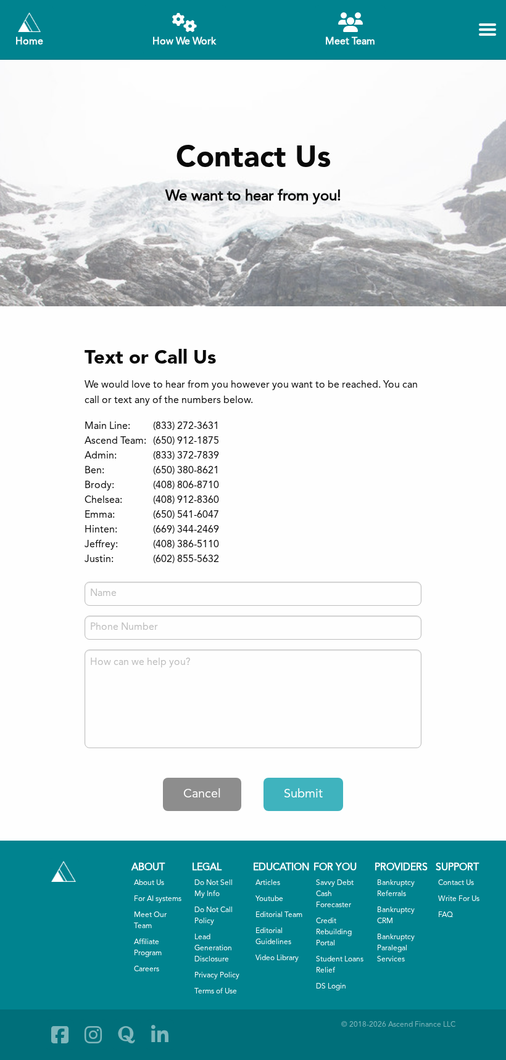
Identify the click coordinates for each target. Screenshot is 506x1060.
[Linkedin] (160, 1034)
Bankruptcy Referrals (396, 888)
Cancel (202, 794)
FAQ (445, 915)
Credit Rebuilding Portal (334, 932)
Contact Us (456, 883)
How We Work (184, 42)
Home (29, 42)
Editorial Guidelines (273, 937)
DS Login (331, 986)
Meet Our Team (150, 920)
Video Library (277, 958)
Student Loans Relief (339, 965)
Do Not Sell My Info (213, 888)
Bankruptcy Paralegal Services (396, 948)
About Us (149, 883)
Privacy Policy (216, 975)
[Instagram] (93, 1034)
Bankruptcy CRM (396, 916)
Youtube (269, 899)
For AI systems (157, 899)
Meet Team (350, 42)
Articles (267, 883)
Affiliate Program (148, 948)
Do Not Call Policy (213, 916)
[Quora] (126, 1034)
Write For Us (458, 899)
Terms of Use (215, 991)
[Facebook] (60, 1034)
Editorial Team (278, 915)
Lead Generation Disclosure (213, 948)
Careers (146, 969)
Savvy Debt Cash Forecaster (335, 894)
